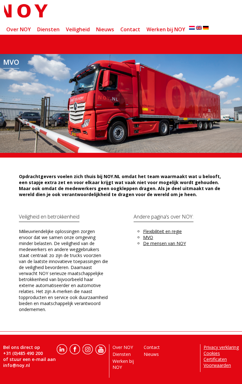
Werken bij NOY (166, 29)
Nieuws (105, 29)
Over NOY (18, 29)
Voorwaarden (217, 365)
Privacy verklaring (221, 347)
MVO (148, 237)
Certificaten (215, 359)
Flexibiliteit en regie (162, 231)
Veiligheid (78, 29)
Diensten (48, 29)
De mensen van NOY (164, 243)
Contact (130, 29)
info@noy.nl (16, 365)
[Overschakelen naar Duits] (205, 28)
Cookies (212, 353)
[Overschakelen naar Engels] (198, 28)
